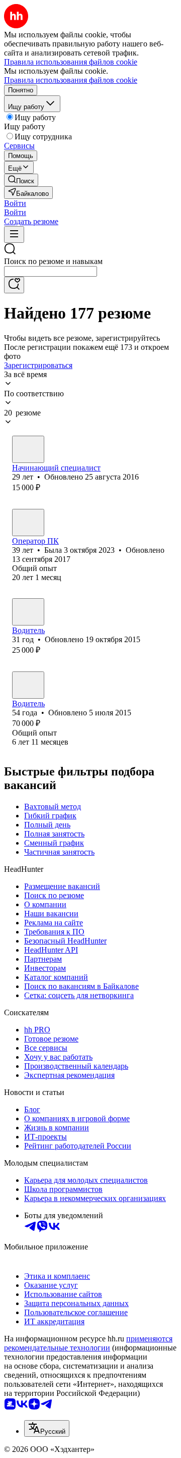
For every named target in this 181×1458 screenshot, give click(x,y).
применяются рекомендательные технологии (88, 1343)
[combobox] (50, 271)
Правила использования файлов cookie (70, 80)
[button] (15, 203)
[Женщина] (28, 449)
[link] (21, 180)
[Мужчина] (28, 612)
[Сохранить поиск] (14, 285)
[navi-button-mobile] (14, 234)
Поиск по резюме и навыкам (53, 261)
